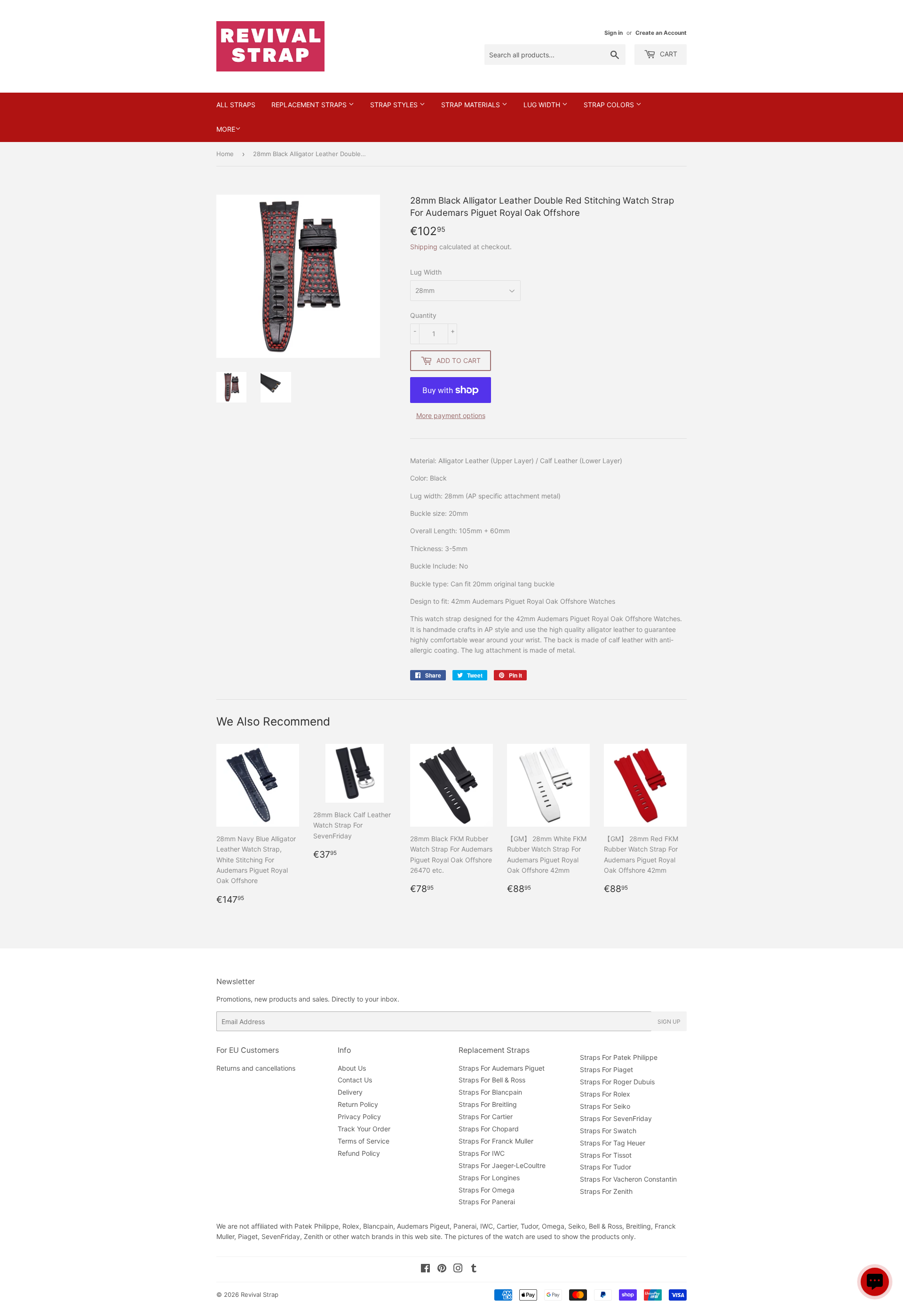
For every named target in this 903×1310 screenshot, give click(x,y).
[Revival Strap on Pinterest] (442, 1269)
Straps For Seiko (605, 1106)
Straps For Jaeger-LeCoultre (502, 1165)
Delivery (350, 1092)
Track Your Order (364, 1129)
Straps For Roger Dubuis (617, 1082)
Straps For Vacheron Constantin (628, 1179)
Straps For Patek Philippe (618, 1057)
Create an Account (661, 32)
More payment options (450, 415)
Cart (667, 54)
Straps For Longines (489, 1178)
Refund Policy (359, 1153)
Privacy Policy (359, 1117)
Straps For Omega (487, 1190)
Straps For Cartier (486, 1117)
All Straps (235, 105)
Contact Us (355, 1080)
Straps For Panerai (487, 1202)
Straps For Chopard (489, 1129)
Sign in (613, 32)
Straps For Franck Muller (496, 1141)
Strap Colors (610, 105)
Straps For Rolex (605, 1094)
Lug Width (542, 105)
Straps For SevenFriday (616, 1118)
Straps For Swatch (608, 1131)
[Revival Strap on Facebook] (425, 1269)
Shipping (423, 247)
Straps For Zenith (606, 1191)
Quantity (423, 315)
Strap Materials (471, 105)
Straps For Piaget (606, 1069)
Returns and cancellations (255, 1068)
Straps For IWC (482, 1153)
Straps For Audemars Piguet (502, 1068)
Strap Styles (395, 105)
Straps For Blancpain (490, 1092)
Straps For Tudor (605, 1167)
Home (225, 154)
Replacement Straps (310, 105)
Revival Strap (259, 1294)
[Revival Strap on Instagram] (458, 1269)
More (225, 129)
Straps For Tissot (606, 1155)
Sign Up (669, 1021)
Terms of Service (363, 1141)
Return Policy (358, 1104)
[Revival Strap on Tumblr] (473, 1269)
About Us (352, 1068)
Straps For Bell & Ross (492, 1080)
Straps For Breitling (488, 1104)
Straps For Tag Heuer (612, 1143)
